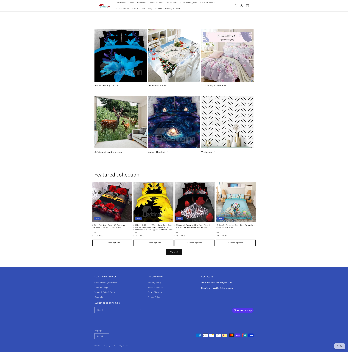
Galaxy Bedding (156, 152)
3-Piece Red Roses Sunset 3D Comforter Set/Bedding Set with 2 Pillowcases (108, 226)
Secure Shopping (155, 292)
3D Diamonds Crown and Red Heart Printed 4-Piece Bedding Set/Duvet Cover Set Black (193, 226)
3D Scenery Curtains (212, 85)
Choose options (112, 243)
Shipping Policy (154, 283)
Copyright (98, 297)
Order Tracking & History (105, 283)
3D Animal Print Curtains (108, 152)
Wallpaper (206, 152)
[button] (235, 6)
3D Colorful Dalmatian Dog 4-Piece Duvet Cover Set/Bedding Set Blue (235, 226)
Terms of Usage (101, 287)
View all (174, 252)
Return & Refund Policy (104, 292)
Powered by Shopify (121, 346)
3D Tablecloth (155, 85)
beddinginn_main (107, 346)
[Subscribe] (140, 310)
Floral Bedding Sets (105, 85)
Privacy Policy (154, 297)
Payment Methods (155, 287)
